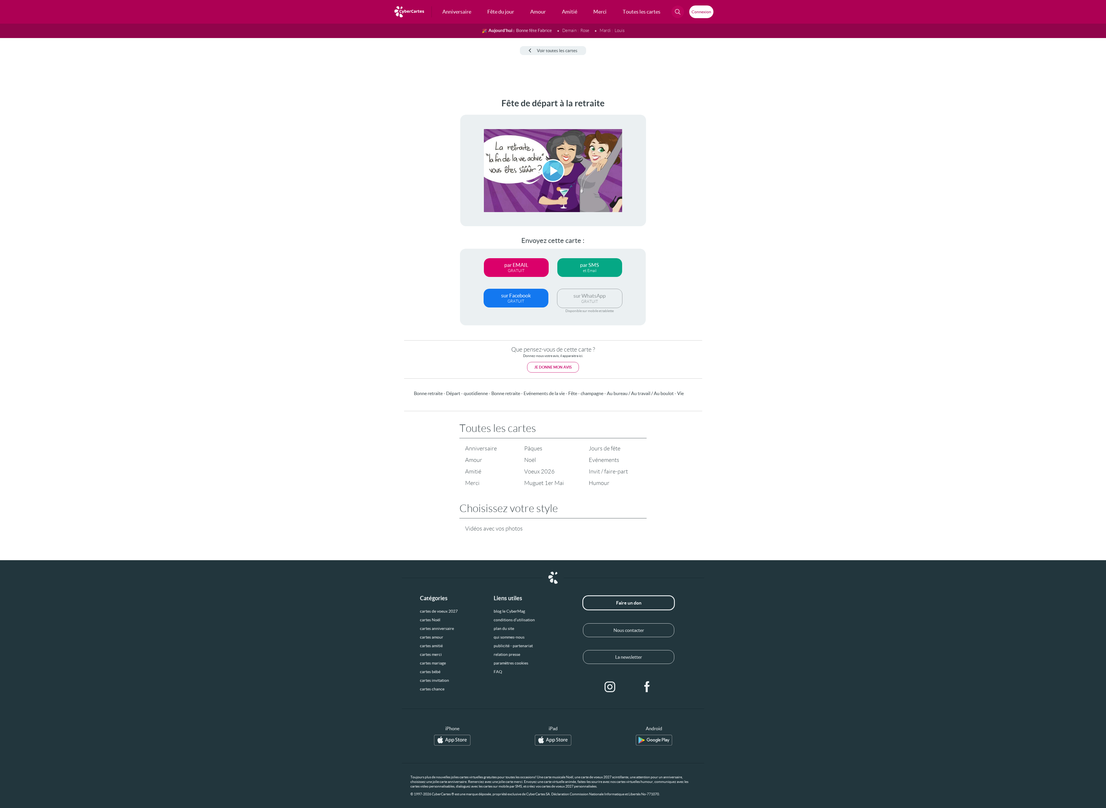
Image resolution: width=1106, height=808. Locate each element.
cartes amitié (431, 645)
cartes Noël (430, 620)
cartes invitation (434, 680)
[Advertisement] (48, 184)
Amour (473, 460)
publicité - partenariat (513, 645)
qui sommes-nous (509, 637)
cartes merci (431, 654)
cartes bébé (430, 671)
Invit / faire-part (608, 471)
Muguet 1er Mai (544, 483)
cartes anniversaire (437, 628)
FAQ (498, 671)
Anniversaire (481, 448)
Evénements (604, 460)
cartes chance (432, 689)
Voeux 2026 (539, 471)
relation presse (507, 654)
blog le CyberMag (509, 611)
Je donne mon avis (553, 367)
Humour (599, 483)
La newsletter (628, 657)
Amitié (473, 471)
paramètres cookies (511, 663)
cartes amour (431, 637)
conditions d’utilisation (514, 620)
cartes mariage (433, 663)
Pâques (533, 448)
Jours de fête (604, 448)
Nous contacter (628, 630)
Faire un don (628, 602)
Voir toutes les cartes (557, 50)
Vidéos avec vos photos (494, 528)
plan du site (504, 628)
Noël (530, 460)
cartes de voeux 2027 (439, 611)
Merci (472, 483)
